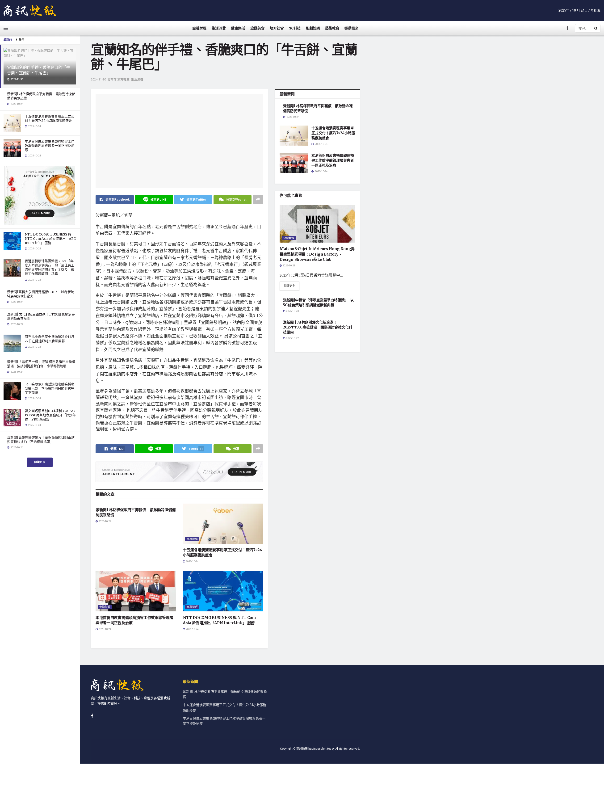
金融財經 (199, 28)
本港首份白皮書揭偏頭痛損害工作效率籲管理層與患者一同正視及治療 (49, 145)
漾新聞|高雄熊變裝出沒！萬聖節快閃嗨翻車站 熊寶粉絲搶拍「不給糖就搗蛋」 (42, 439)
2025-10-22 (292, 338)
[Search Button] (596, 28)
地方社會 (277, 28)
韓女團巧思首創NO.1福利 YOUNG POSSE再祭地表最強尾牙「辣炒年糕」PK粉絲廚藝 (50, 415)
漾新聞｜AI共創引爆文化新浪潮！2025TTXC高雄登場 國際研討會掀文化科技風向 (317, 327)
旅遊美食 (257, 28)
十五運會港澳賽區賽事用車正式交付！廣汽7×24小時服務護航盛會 (49, 118)
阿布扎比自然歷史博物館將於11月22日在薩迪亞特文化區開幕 (49, 339)
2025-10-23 (292, 311)
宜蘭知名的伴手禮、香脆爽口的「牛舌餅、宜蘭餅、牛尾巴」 (38, 70)
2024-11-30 (98, 79)
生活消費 (219, 28)
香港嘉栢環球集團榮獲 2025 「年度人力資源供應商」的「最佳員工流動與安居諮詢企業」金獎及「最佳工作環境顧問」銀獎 (49, 267)
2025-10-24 (104, 521)
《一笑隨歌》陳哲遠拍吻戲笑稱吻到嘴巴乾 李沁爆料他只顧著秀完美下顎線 (49, 388)
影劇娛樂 (313, 28)
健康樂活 (238, 28)
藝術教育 (332, 28)
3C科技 (295, 28)
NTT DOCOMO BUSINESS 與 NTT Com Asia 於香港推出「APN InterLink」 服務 (50, 238)
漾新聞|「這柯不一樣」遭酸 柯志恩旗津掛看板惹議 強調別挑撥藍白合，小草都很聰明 (41, 364)
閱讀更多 (40, 462)
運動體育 (351, 28)
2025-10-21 (288, 266)
